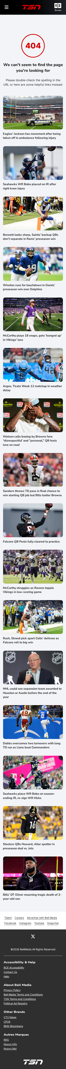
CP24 (7, 1021)
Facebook (10, 923)
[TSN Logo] (31, 7)
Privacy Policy (12, 990)
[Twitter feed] (33, 936)
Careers (19, 917)
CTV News (10, 1017)
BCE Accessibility (14, 967)
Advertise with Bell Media (42, 917)
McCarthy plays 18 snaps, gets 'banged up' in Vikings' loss (32, 338)
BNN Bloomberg (13, 1026)
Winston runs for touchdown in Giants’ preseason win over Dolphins (29, 287)
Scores (58, 10)
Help (6, 976)
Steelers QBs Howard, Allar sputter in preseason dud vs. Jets (29, 846)
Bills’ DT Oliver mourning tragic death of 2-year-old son (32, 897)
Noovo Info (10, 1044)
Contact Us (10, 972)
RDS (6, 1039)
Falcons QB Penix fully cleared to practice (31, 542)
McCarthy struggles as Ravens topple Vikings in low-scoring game (28, 590)
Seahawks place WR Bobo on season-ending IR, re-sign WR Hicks (29, 796)
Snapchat (53, 923)
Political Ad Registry (15, 1003)
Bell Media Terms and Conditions (23, 994)
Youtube (39, 923)
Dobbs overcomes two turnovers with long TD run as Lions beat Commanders (31, 745)
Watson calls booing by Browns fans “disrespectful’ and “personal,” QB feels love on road (30, 441)
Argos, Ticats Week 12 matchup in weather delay (32, 388)
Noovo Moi (10, 1048)
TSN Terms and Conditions (20, 999)
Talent (8, 917)
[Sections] (6, 7)
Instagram (25, 923)
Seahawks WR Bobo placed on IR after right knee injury (29, 186)
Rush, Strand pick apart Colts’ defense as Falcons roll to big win (31, 640)
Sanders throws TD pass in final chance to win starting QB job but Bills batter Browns (32, 493)
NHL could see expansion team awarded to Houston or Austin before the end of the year (32, 693)
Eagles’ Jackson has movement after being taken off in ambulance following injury (32, 136)
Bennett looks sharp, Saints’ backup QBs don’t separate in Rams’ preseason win (30, 237)
